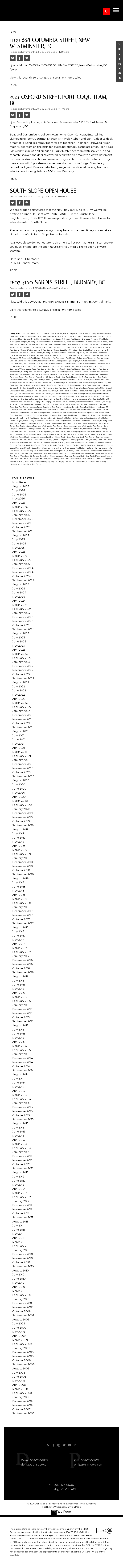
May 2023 (18, 645)
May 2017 (18, 939)
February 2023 (22, 658)
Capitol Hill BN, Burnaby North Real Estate (72, 347)
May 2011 (18, 1233)
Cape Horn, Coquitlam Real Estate (39, 347)
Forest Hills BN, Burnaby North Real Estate (89, 377)
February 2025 (21, 559)
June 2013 (18, 1131)
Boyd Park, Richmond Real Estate (97, 336)
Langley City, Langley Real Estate (48, 402)
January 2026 (21, 515)
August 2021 (20, 731)
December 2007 (22, 1401)
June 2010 (19, 1278)
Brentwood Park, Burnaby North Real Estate (28, 339)
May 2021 (18, 743)
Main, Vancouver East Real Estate (79, 404)
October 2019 (21, 821)
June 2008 (19, 1376)
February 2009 (22, 1344)
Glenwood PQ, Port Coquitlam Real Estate (75, 385)
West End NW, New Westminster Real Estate (39, 453)
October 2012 (21, 1164)
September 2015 (22, 1021)
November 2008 (23, 1356)
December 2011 (22, 1205)
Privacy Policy (87, 1504)
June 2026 (19, 494)
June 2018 (19, 886)
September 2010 (23, 1266)
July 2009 (18, 1323)
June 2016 (18, 984)
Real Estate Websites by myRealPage (61, 1507)
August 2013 (20, 1123)
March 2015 (19, 1045)
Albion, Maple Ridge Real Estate (70, 334)
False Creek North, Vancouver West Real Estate (44, 374)
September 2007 (23, 1413)
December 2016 (22, 960)
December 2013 (22, 1107)
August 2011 (20, 1221)
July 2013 (18, 1127)
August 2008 (20, 1368)
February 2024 (22, 608)
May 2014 (18, 1086)
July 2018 (18, 882)
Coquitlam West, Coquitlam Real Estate (79, 364)
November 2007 (22, 1405)
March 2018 (19, 898)
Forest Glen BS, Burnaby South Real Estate (53, 377)
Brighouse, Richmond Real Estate (96, 339)
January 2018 (20, 907)
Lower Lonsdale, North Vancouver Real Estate (81, 402)
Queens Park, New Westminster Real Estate (44, 426)
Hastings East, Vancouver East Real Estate (27, 394)
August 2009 (20, 1319)
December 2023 (22, 617)
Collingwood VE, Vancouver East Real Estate (43, 361)
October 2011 (20, 1213)
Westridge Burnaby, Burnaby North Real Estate (75, 456)
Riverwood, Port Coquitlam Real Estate (26, 432)
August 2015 (20, 1025)
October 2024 (21, 576)
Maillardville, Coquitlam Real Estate (50, 404)
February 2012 (21, 1197)
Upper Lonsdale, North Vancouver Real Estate (67, 448)
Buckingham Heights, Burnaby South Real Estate (30, 342)
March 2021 (19, 751)
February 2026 (21, 510)
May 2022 (18, 694)
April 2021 (18, 747)
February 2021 (21, 755)
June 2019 (18, 837)
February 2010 (21, 1295)
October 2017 (21, 919)
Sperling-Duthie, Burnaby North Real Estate (94, 440)
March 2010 (19, 1291)
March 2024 (20, 604)
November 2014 (22, 1062)
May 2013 (18, 1135)
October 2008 (21, 1360)
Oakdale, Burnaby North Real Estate (25, 418)
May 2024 (18, 596)
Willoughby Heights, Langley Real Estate (57, 462)
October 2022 (21, 674)
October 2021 (21, 723)
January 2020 (21, 809)
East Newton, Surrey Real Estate (95, 369)
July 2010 (18, 1274)
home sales (74, 77)
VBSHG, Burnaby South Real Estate (75, 451)
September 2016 (22, 972)
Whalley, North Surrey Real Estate (44, 459)
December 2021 (22, 715)
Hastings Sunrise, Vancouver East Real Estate (64, 394)
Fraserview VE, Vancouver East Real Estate (34, 383)
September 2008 (23, 1364)
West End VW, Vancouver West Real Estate (77, 453)
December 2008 (23, 1352)
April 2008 (19, 1384)
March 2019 (19, 849)
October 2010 (21, 1262)
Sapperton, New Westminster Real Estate (94, 432)
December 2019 (22, 813)
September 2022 (23, 678)
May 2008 (18, 1380)
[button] (106, 11)
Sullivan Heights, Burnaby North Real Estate (62, 443)
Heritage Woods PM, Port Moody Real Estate (34, 396)
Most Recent (20, 482)
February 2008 (22, 1393)
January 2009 (21, 1348)
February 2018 (21, 902)
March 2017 (19, 947)
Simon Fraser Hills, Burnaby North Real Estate (29, 434)
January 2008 (21, 1397)
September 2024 (23, 580)
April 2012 (18, 1188)
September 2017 (23, 923)
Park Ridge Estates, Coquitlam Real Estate (73, 421)
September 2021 (23, 727)
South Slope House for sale (50, 234)
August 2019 (20, 829)
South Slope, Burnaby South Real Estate (78, 437)
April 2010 (18, 1286)
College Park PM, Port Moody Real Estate (59, 358)
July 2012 (18, 1176)
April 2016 (18, 992)
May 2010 (18, 1282)
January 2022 (21, 710)
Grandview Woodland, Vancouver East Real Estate (90, 388)
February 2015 (21, 1050)
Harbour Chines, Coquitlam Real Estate (95, 391)
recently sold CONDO (35, 77)
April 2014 (18, 1090)
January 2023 (21, 662)
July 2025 (18, 539)
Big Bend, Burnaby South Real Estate (31, 336)
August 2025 (20, 535)
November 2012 (22, 1160)
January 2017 (20, 956)
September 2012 (23, 1168)
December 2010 (22, 1254)
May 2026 (18, 498)
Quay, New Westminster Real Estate (72, 423)
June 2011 (18, 1229)
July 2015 (18, 1029)
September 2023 (23, 629)
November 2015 (22, 1013)
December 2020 (22, 764)
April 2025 (18, 551)
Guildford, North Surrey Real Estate (63, 391)
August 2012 (20, 1172)
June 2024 (19, 592)
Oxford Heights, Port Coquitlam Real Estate (91, 418)
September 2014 (23, 1070)
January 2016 (20, 1005)
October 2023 (21, 625)
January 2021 (20, 759)
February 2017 (21, 951)
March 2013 (19, 1143)
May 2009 (18, 1331)
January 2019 (20, 858)
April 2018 (18, 894)
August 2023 (20, 633)
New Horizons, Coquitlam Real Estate (88, 413)
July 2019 (18, 833)
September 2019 (23, 825)
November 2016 (22, 964)
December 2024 (22, 568)
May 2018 (18, 890)
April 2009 (19, 1335)
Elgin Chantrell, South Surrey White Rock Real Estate (66, 372)
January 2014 (20, 1103)
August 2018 (20, 878)
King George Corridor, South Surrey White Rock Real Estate (45, 399)
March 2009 (20, 1340)
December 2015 (22, 1009)
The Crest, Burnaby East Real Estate (57, 445)
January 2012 (20, 1201)
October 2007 (21, 1409)
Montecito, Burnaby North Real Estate (49, 410)
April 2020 (19, 796)
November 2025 (22, 523)
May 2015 (18, 1037)
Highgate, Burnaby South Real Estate (69, 396)
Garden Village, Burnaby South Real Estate (70, 383)
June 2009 (19, 1327)
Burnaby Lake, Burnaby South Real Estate (76, 344)
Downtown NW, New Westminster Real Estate (85, 366)
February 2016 (21, 1000)
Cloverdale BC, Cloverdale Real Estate (25, 358)
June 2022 (19, 690)
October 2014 (21, 1066)
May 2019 (18, 841)
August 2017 (20, 927)
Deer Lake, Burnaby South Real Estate (49, 366)
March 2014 (19, 1094)
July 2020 (18, 784)
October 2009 (21, 1311)
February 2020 (22, 804)
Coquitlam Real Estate (52, 364)
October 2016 (21, 968)
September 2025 (23, 531)
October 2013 (21, 1115)
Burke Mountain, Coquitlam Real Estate (68, 342)
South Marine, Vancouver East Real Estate (42, 437)
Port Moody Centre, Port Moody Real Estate (38, 423)
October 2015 (21, 1017)
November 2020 (22, 768)
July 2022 (18, 686)
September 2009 (23, 1315)
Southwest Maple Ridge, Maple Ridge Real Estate (54, 440)
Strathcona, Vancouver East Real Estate (26, 443)
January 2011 (20, 1250)
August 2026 (20, 486)
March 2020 (20, 800)
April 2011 (18, 1237)
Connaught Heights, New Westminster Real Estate (83, 361)
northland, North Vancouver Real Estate (95, 415)
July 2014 (18, 1078)
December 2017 (22, 911)
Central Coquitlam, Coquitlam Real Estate (70, 350)
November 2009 (22, 1307)
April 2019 (18, 845)
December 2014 (22, 1058)
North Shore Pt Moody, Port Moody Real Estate (58, 415)
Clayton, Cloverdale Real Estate (97, 355)
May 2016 (18, 988)
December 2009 (22, 1303)
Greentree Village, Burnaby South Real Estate (29, 391)
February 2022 (22, 707)
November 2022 (22, 670)
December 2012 (22, 1156)
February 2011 (21, 1246)
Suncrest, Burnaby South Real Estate (25, 445)
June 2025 (19, 543)
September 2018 (23, 874)
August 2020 (20, 780)
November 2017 (22, 915)
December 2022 (22, 666)
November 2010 (22, 1258)
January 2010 (20, 1299)
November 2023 (22, 621)
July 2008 (18, 1372)
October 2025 (21, 527)
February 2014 (21, 1099)
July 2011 (18, 1225)
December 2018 (22, 862)
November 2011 (22, 1209)
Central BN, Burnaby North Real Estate (36, 350)
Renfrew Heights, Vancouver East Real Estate (53, 429)
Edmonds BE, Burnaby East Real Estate (26, 372)
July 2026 (18, 490)
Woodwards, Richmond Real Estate (90, 462)
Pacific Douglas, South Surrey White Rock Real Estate (32, 421)
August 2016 (20, 976)
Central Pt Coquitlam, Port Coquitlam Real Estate (87, 353)
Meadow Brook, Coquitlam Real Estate (46, 407)
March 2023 (20, 653)
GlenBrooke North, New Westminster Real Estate (36, 385)
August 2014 (20, 1074)
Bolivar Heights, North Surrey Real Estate (65, 336)
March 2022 (20, 702)
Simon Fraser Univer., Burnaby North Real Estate (69, 434)
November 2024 (22, 572)
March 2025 (20, 555)
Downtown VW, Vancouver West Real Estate (28, 369)
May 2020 (18, 792)
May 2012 (18, 1184)
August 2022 (20, 682)
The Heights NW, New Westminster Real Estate (92, 445)
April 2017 (18, 943)
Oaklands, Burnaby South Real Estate (56, 418)
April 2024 (18, 600)
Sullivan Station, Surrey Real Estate (96, 443)
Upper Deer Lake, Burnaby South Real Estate (28, 448)
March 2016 (19, 996)
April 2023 (18, 649)
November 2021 (22, 719)
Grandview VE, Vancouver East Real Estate (51, 388)
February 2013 (21, 1148)
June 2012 (18, 1180)
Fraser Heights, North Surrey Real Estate (26, 380)
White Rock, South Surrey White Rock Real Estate (80, 459)
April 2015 (18, 1041)
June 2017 (18, 935)
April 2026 (18, 502)
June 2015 (18, 1033)
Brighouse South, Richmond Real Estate (64, 339)
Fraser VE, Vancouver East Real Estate (60, 380)
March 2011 (19, 1242)
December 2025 (22, 519)
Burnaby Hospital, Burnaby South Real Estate (39, 344)
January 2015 (20, 1054)
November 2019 (22, 817)
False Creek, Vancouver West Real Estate (82, 374)
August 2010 (20, 1270)
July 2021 (18, 735)
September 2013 (23, 1119)
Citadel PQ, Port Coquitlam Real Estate (66, 355)
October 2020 (21, 772)
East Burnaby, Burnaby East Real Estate (64, 369)
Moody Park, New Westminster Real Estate (84, 410)
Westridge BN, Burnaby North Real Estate (37, 456)
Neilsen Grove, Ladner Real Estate (58, 413)
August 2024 (20, 584)
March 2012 (19, 1192)
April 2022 (18, 698)
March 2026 (20, 506)
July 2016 (18, 980)
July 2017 (18, 931)
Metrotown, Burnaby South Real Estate (78, 407)
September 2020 (23, 776)
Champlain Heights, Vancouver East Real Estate (29, 355)
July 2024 (18, 588)
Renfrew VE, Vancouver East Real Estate (89, 429)
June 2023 (19, 641)
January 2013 (20, 1152)
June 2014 (18, 1082)
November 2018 (22, 866)
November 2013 (22, 1111)
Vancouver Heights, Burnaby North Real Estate (39, 451)
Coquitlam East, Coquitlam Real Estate (26, 364)
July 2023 (18, 637)
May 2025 (18, 547)
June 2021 (18, 739)
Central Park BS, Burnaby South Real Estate (48, 353)
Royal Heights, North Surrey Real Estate (59, 432)
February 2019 (21, 853)
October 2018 (21, 870)
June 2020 (19, 788)
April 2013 (18, 1139)
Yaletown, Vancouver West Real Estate (25, 464)
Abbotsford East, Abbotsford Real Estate (39, 334)
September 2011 (22, 1217)
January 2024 (21, 613)
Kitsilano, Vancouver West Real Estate (86, 399)
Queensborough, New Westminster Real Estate (83, 426)
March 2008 (20, 1389)
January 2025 (21, 564)
